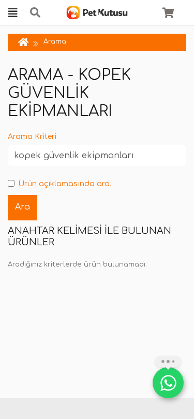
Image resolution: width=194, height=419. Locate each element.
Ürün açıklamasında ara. (64, 184)
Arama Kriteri (32, 137)
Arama (54, 41)
